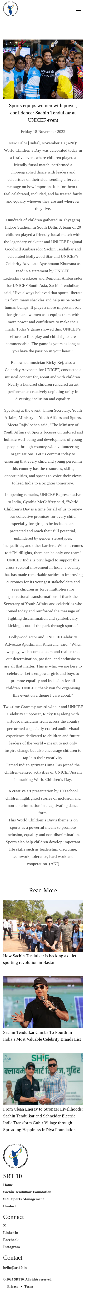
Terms (28, 1286)
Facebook (11, 1240)
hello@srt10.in (15, 1268)
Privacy (12, 1286)
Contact (9, 1206)
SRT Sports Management (23, 1199)
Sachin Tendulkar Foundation (27, 1192)
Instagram (11, 1247)
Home (8, 1185)
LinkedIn (10, 1233)
